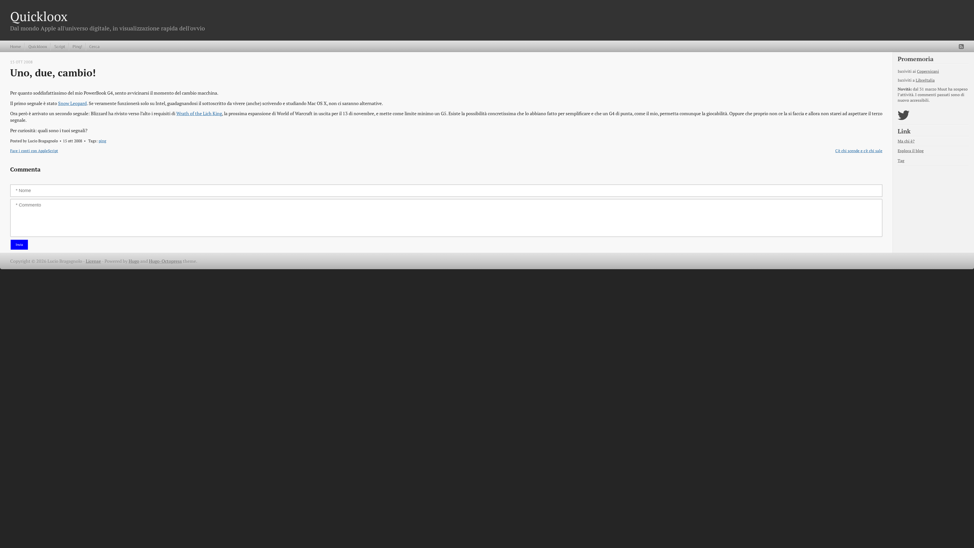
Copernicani (928, 71)
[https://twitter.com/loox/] (904, 118)
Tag (901, 160)
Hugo (134, 261)
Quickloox (38, 16)
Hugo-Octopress (165, 261)
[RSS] (961, 46)
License (93, 261)
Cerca (94, 46)
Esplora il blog (911, 150)
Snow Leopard (72, 103)
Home (15, 46)
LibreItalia (925, 80)
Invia (19, 245)
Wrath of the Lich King (199, 113)
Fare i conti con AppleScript (34, 150)
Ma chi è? (906, 141)
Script (59, 46)
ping (102, 140)
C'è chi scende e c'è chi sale (858, 150)
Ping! (77, 46)
